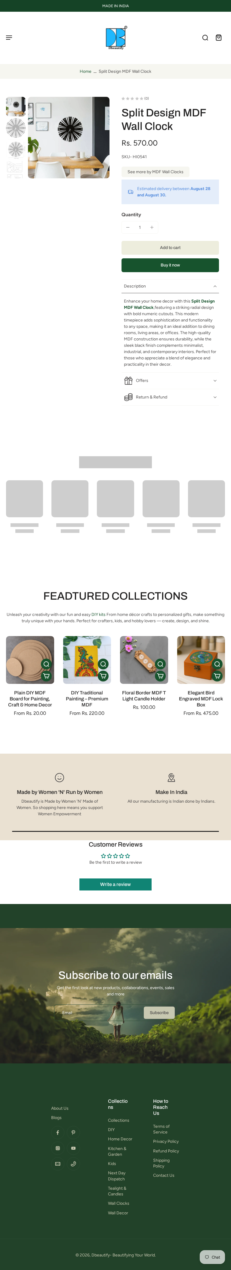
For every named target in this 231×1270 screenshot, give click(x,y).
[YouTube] (73, 1148)
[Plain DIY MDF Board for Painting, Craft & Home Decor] (30, 660)
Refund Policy (166, 1151)
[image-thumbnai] (16, 106)
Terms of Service (161, 1129)
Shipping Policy (161, 1163)
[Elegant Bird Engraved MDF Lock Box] (201, 660)
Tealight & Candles (117, 1191)
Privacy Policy (166, 1141)
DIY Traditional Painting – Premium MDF (87, 698)
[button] (170, 248)
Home (85, 71)
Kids (112, 1163)
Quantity (131, 214)
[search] (205, 37)
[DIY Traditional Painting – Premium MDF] (87, 660)
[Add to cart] (46, 676)
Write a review (115, 884)
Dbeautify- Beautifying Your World (123, 1255)
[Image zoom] (68, 137)
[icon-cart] (218, 37)
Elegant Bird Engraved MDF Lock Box (201, 698)
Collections (118, 1120)
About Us (60, 1108)
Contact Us (163, 1175)
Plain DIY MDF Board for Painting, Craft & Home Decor (30, 698)
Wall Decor (118, 1213)
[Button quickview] (46, 664)
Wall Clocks (118, 1203)
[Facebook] (57, 1132)
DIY (111, 1129)
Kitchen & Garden (117, 1151)
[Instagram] (57, 1148)
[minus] (128, 227)
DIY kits (98, 614)
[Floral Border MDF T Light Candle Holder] (144, 660)
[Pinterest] (73, 1132)
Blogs (56, 1117)
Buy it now (170, 265)
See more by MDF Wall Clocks (155, 171)
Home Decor (120, 1139)
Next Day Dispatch (116, 1175)
